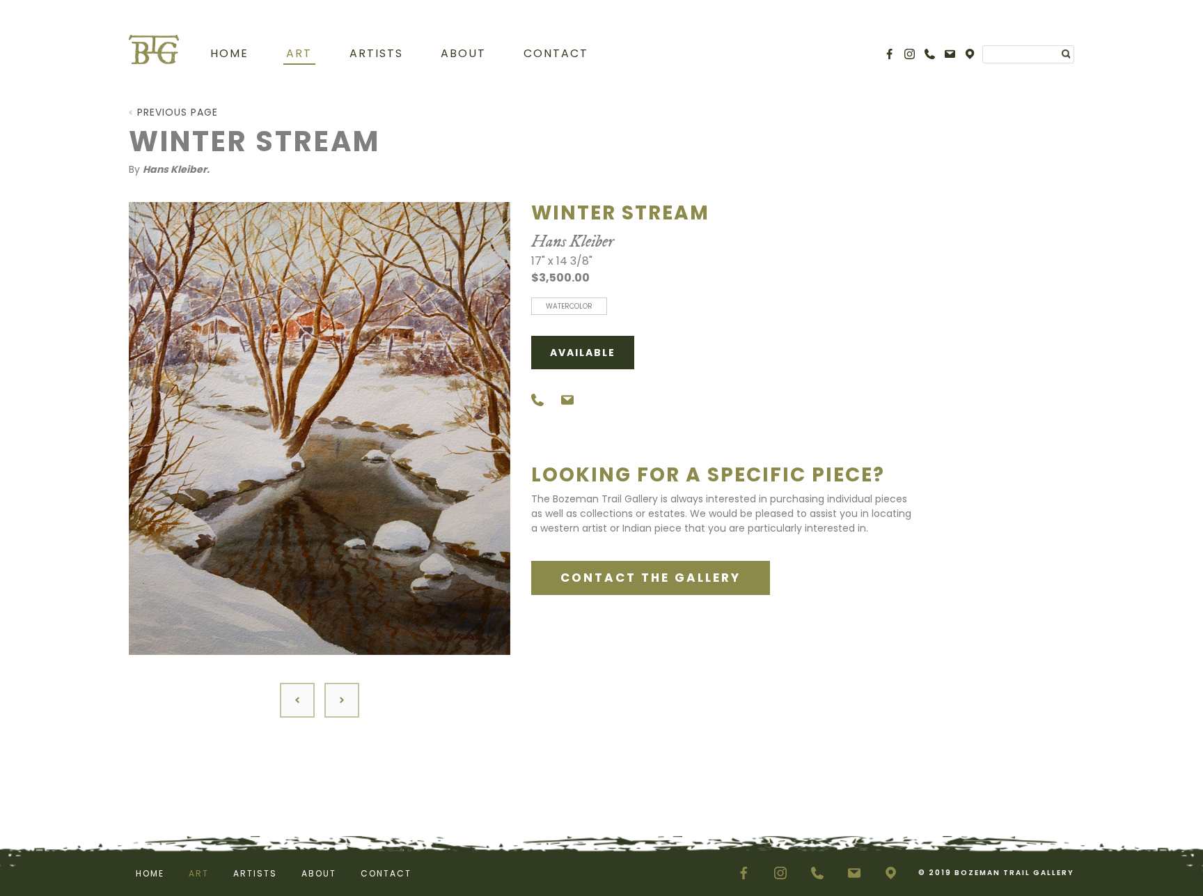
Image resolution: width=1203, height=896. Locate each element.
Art (299, 53)
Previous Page (177, 112)
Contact (556, 53)
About (463, 53)
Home (229, 53)
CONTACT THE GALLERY (650, 577)
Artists (376, 53)
